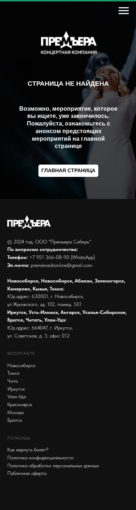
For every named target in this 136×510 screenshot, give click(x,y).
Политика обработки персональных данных (53, 465)
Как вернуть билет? (27, 449)
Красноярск (19, 404)
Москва (15, 412)
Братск (14, 420)
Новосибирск (21, 365)
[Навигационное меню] (124, 10)
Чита (12, 381)
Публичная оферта (26, 473)
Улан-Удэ (16, 396)
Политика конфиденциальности (40, 457)
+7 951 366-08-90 (49, 257)
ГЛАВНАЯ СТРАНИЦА (68, 170)
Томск (13, 373)
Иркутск (16, 389)
